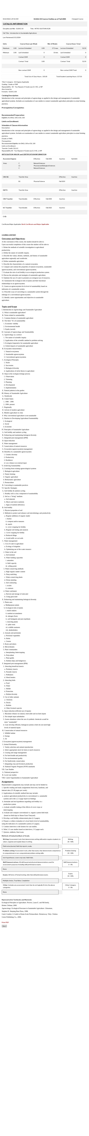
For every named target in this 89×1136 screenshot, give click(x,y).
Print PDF (5, 922)
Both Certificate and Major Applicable (35, 224)
